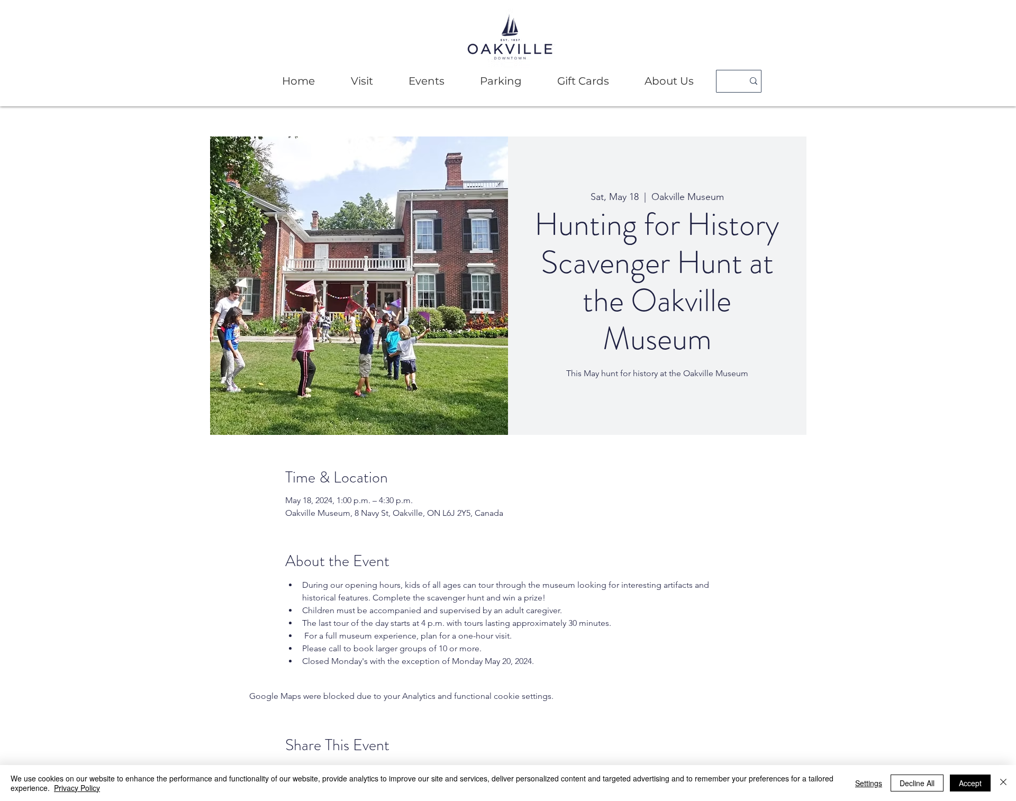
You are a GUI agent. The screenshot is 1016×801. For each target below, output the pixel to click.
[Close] (1003, 783)
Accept (970, 783)
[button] (362, 81)
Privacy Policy (77, 787)
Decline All (917, 783)
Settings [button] (868, 783)
